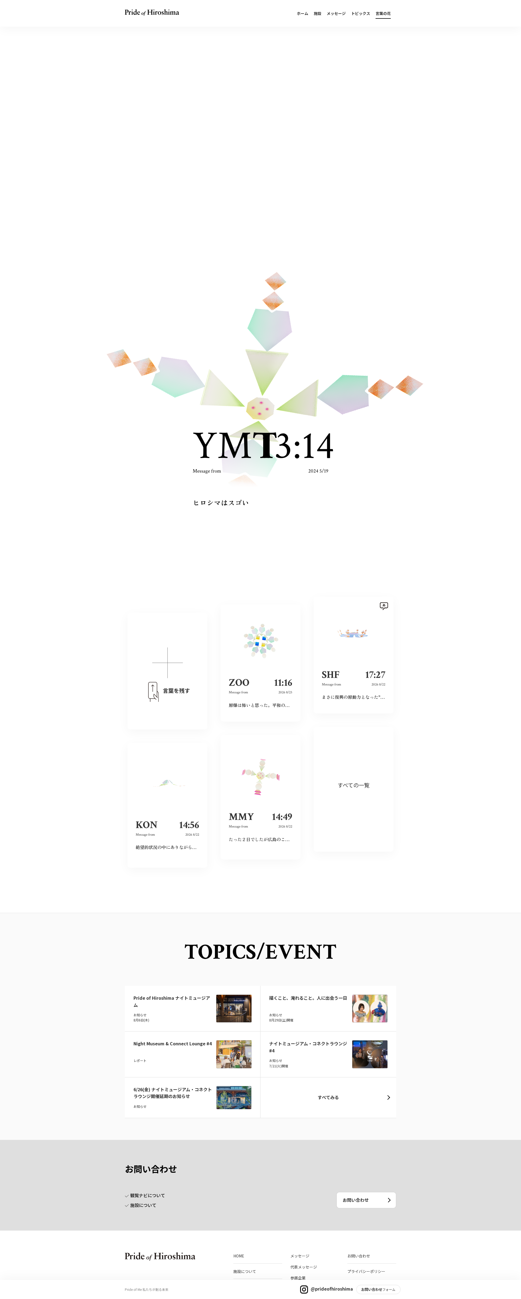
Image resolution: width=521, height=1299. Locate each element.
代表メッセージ (303, 1267)
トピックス (360, 13)
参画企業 (298, 1278)
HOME (238, 1256)
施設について (143, 1205)
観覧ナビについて (147, 1195)
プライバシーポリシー (366, 1271)
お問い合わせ (356, 1200)
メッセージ (336, 13)
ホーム (302, 13)
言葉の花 (383, 13)
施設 (317, 13)
